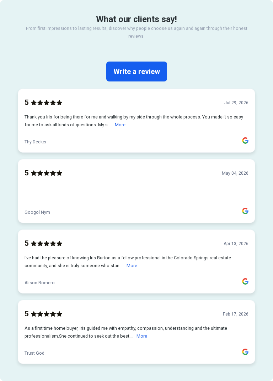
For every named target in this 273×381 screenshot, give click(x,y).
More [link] (120, 124)
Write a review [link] (136, 71)
